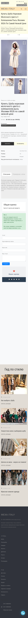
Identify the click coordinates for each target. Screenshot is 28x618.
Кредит (3, 582)
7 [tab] (13, 74)
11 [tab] (20, 74)
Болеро (3, 558)
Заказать (7, 143)
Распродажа (4, 561)
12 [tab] (22, 74)
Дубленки (3, 551)
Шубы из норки (18, 27)
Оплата (3, 576)
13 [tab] (24, 74)
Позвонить (20, 143)
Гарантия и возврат (6, 588)
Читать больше (6, 403)
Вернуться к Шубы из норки (8, 100)
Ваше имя (4, 247)
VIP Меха (3, 536)
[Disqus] (14, 304)
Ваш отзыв (5, 253)
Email (3, 235)
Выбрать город (5, 3)
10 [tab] (18, 74)
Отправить (6, 263)
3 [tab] (6, 74)
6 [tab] (11, 74)
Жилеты (3, 548)
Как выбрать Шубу (7, 400)
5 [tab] (9, 74)
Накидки (3, 545)
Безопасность (4, 592)
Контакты (3, 579)
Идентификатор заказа (8, 241)
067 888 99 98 (20, 1)
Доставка (3, 573)
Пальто (3, 555)
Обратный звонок (21, 5)
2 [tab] (4, 74)
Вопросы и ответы (5, 585)
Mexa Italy (4, 27)
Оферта (3, 595)
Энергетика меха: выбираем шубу (13, 431)
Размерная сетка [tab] (19, 174)
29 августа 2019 (6, 397)
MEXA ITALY (8, 9)
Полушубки (4, 542)
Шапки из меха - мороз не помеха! (13, 462)
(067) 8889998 (7, 603)
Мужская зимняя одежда (10, 492)
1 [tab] (2, 74)
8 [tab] (15, 74)
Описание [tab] (6, 174)
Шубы (10, 27)
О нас (2, 570)
